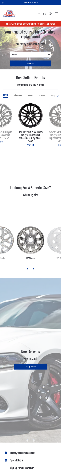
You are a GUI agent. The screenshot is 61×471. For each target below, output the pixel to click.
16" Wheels (30, 258)
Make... (15, 54)
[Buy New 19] (30, 115)
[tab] (5, 96)
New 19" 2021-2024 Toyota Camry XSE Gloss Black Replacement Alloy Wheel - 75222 (31, 137)
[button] (2, 2)
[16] (30, 240)
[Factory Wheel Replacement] (9, 13)
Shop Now (30, 366)
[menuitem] (39, 13)
